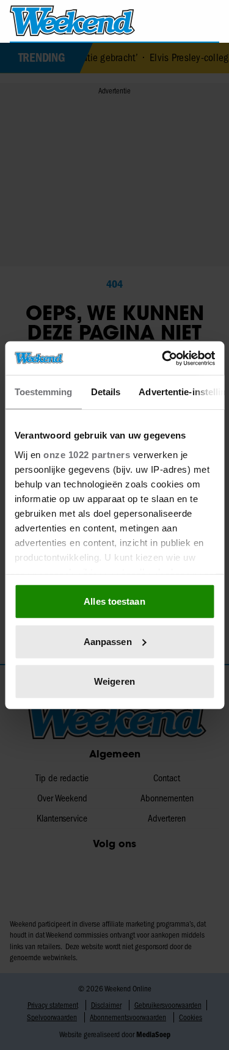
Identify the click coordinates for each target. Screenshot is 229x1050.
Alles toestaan (114, 601)
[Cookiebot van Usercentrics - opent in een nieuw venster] (163, 358)
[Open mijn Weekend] (183, 20)
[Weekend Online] (72, 20)
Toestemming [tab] (43, 392)
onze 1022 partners (86, 454)
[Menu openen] (159, 21)
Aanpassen (108, 641)
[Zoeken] (209, 21)
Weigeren (114, 681)
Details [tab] (105, 392)
